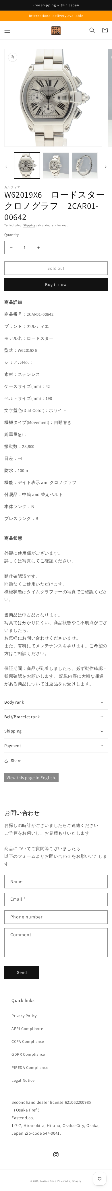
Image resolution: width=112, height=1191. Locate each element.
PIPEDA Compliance (29, 1067)
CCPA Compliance (27, 1041)
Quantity (11, 234)
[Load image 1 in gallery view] (27, 165)
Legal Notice (22, 1080)
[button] (7, 30)
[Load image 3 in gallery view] (85, 165)
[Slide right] (105, 166)
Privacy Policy (23, 1015)
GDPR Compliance (28, 1054)
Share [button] (16, 760)
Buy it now (56, 284)
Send (22, 972)
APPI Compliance (27, 1028)
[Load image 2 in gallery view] (56, 165)
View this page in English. (32, 777)
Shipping (29, 225)
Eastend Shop (48, 1180)
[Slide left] (6, 166)
